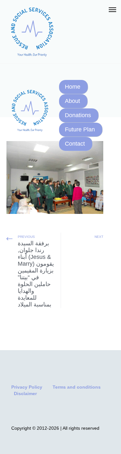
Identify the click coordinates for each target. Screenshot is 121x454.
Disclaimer (25, 393)
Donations (78, 115)
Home (72, 86)
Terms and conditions (77, 387)
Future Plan (80, 129)
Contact (75, 143)
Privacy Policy (26, 387)
